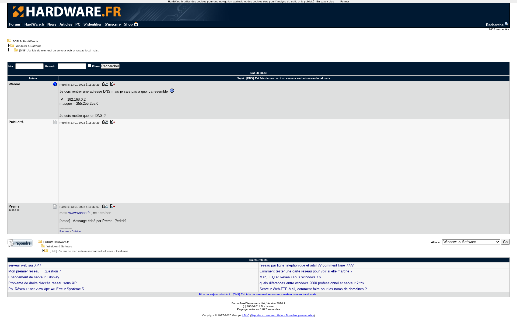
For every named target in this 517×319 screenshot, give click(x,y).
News (51, 24)
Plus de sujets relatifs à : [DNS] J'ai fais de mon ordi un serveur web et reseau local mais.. (258, 294)
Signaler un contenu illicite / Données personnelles (282, 315)
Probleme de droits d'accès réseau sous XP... (43, 283)
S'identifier (92, 24)
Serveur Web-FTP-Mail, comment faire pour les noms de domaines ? (313, 289)
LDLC (245, 315)
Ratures (64, 231)
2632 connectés (499, 29)
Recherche (495, 25)
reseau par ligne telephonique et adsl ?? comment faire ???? (307, 265)
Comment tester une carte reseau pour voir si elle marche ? (306, 271)
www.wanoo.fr (79, 213)
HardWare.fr (34, 24)
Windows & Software (28, 45)
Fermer (344, 1)
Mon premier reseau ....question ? (34, 271)
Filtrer (96, 66)
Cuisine (76, 231)
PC (77, 24)
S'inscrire (113, 24)
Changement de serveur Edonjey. (34, 277)
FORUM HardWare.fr (25, 41)
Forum (14, 24)
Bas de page (258, 72)
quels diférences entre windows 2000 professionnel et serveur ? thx (312, 283)
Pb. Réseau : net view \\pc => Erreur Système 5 (46, 289)
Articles (66, 24)
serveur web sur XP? (24, 265)
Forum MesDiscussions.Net (248, 303)
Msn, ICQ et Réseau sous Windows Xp (290, 277)
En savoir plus (325, 1)
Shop (128, 24)
